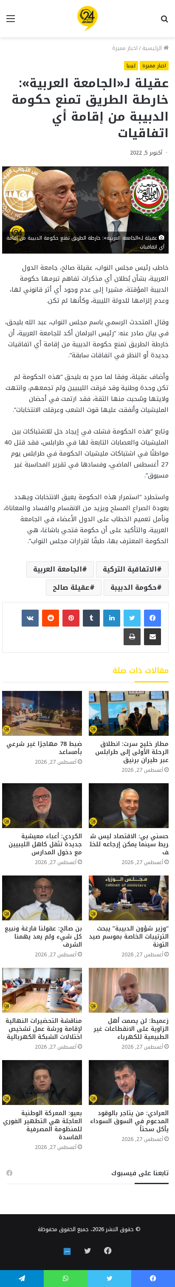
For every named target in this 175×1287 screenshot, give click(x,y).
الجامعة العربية (57, 569)
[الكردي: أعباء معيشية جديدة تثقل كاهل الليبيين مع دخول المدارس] (42, 805)
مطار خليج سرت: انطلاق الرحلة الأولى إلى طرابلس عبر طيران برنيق (132, 752)
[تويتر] (132, 618)
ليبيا (131, 65)
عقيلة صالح (71, 587)
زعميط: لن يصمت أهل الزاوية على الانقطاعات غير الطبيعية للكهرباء (131, 1029)
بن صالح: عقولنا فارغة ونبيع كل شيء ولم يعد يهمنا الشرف (43, 936)
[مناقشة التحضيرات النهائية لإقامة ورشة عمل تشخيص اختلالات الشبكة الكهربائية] (42, 990)
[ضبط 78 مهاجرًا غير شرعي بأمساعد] (42, 713)
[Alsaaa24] (87, 18)
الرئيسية (153, 48)
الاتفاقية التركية (130, 569)
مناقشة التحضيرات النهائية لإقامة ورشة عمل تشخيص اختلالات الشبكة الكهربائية (44, 1029)
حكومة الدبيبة (133, 587)
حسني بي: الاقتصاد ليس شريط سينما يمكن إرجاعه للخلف (129, 844)
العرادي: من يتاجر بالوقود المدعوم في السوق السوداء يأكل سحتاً (129, 1121)
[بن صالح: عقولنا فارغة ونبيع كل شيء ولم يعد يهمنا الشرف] (42, 897)
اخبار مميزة (125, 48)
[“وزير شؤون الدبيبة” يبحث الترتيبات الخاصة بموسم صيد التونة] (129, 897)
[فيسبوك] (152, 618)
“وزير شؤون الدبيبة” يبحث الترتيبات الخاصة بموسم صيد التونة (129, 936)
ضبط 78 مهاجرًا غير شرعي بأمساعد (44, 748)
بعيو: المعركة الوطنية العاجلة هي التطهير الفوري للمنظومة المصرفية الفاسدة (42, 1125)
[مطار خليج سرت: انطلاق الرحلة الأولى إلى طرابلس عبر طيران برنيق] (129, 713)
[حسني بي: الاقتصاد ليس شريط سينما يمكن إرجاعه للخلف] (129, 805)
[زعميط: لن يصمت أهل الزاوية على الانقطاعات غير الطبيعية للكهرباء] (129, 990)
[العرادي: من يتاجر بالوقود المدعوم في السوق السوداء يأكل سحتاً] (129, 1082)
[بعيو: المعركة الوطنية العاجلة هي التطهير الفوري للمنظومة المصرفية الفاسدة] (42, 1082)
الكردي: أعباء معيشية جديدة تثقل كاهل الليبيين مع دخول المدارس (45, 844)
